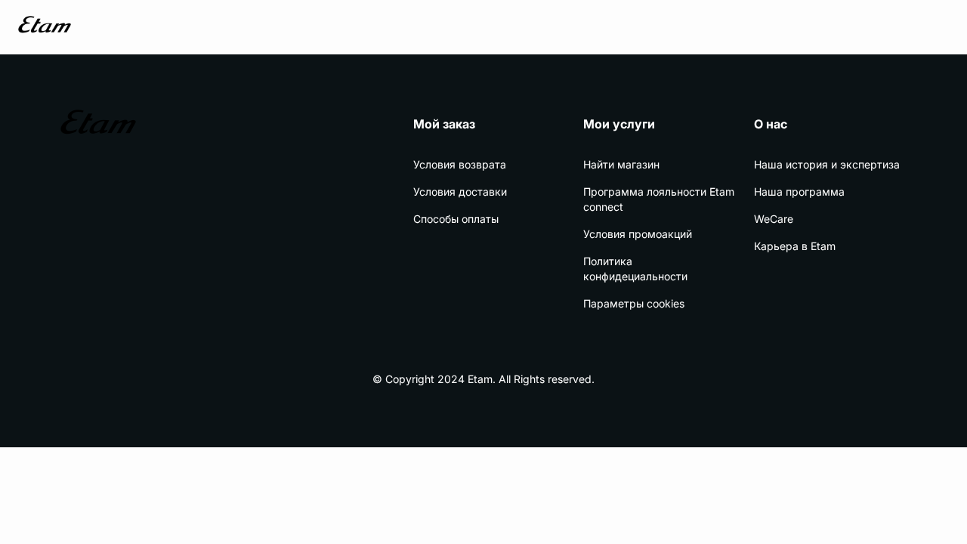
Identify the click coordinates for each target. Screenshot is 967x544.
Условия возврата (459, 164)
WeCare (773, 218)
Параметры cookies (633, 303)
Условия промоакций (637, 233)
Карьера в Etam (795, 246)
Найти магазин (621, 164)
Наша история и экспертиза (827, 164)
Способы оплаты (456, 218)
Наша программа (799, 191)
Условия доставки (460, 191)
